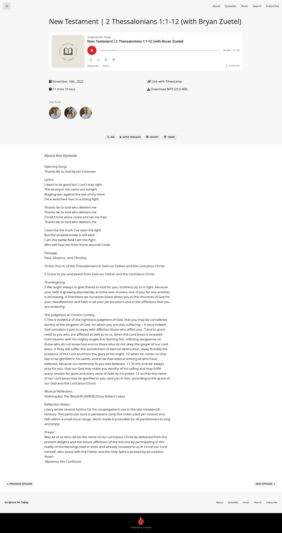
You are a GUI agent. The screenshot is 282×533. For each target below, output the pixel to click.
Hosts (244, 6)
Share (171, 137)
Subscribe (272, 6)
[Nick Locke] (55, 114)
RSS (112, 137)
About (216, 6)
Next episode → (265, 483)
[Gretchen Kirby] (70, 114)
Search (257, 6)
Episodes (230, 6)
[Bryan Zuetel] (86, 114)
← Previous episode (19, 483)
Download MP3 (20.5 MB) (168, 89)
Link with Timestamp (166, 81)
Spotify (154, 137)
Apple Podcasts (132, 137)
